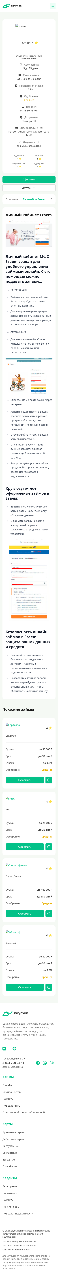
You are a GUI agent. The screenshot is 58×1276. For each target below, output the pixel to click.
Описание (12, 199)
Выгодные (8, 1159)
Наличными (9, 1193)
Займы (8, 1077)
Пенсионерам (10, 1206)
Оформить (29, 179)
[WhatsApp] (45, 1063)
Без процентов (11, 1092)
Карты (7, 1124)
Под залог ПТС (11, 1105)
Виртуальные (10, 1146)
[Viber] (52, 1063)
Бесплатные (9, 1152)
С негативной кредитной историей (23, 1112)
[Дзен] (14, 1048)
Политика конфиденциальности (19, 1241)
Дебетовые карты (13, 1139)
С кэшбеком (9, 1166)
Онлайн (7, 1085)
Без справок (9, 1186)
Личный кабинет (34, 199)
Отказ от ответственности (16, 1249)
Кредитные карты (13, 1132)
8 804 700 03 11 (13, 1063)
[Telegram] (38, 1063)
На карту (7, 1099)
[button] (29, 187)
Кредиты (9, 1178)
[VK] (4, 1048)
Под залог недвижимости (17, 1213)
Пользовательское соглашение (19, 1245)
